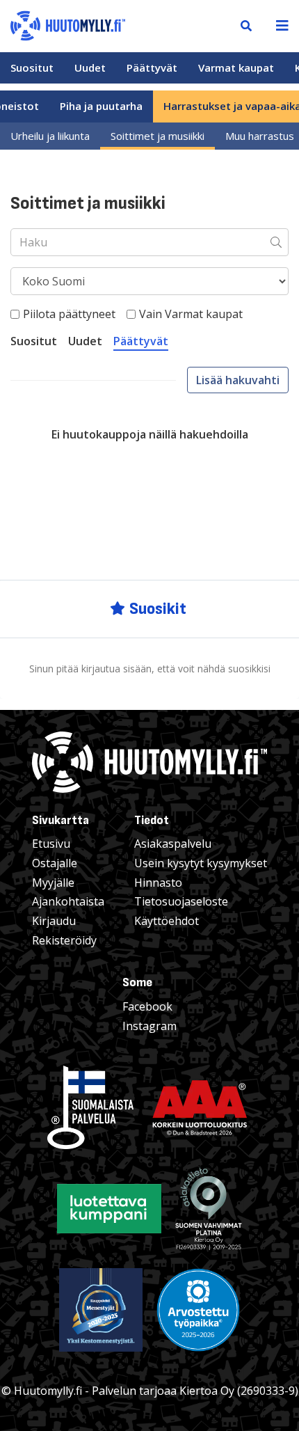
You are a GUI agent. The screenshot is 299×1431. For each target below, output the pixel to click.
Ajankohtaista (68, 901)
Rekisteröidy (64, 940)
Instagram (149, 1026)
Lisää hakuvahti (238, 380)
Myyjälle (53, 882)
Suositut (32, 67)
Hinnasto (158, 882)
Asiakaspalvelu (172, 843)
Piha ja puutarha (101, 106)
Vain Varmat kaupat (191, 314)
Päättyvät (152, 67)
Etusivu (51, 843)
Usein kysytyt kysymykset (200, 863)
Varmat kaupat (236, 67)
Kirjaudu (54, 920)
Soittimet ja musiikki (157, 136)
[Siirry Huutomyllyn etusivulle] (67, 24)
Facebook (147, 1006)
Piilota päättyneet (69, 314)
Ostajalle (54, 863)
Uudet (90, 67)
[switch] (14, 314)
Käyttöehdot (166, 920)
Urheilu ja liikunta (50, 136)
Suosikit (157, 609)
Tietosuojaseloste (181, 901)
